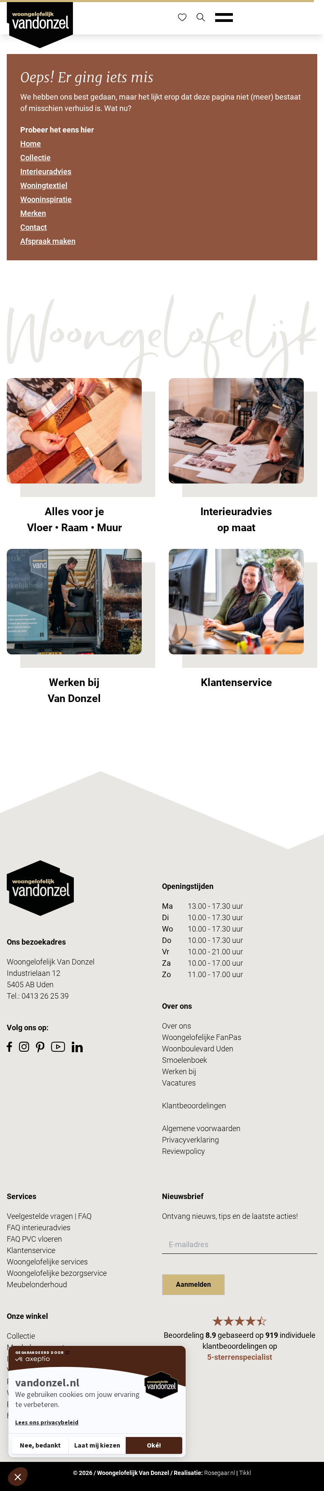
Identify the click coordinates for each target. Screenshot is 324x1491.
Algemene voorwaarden (201, 1128)
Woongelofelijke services (47, 1261)
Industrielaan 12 (33, 973)
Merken (33, 213)
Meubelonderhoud (37, 1284)
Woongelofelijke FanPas (201, 1037)
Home (30, 143)
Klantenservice (31, 1250)
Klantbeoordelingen (194, 1105)
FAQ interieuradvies (38, 1227)
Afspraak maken (48, 241)
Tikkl (245, 1472)
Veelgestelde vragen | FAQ (49, 1216)
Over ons (176, 1025)
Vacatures (179, 1082)
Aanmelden (193, 1284)
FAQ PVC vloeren (34, 1238)
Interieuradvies (45, 171)
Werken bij (179, 1071)
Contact (33, 227)
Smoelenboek (184, 1060)
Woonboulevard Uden (197, 1048)
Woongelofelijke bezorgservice (57, 1273)
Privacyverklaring (190, 1139)
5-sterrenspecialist (239, 1357)
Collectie (35, 157)
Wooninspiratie (46, 199)
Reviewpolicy (183, 1151)
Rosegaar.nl (219, 1472)
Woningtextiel (44, 185)
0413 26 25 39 (45, 995)
